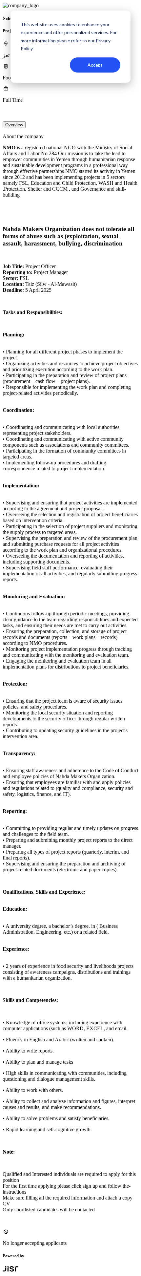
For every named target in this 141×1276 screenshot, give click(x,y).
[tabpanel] (70, 690)
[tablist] (70, 124)
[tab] (14, 124)
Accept (95, 65)
